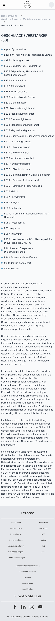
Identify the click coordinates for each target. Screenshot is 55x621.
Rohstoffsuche (9, 15)
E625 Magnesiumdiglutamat (19, 130)
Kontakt (43, 540)
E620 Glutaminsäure (15, 102)
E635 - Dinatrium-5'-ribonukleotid (23, 185)
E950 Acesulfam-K (14, 222)
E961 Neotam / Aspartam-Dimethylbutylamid (18, 250)
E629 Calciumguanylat (16, 152)
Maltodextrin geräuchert (17, 262)
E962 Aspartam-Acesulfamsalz (21, 257)
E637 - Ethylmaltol (14, 196)
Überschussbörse (16, 540)
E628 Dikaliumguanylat (17, 147)
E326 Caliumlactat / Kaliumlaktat (22, 65)
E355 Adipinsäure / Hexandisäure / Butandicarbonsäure (23, 73)
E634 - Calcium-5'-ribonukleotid (22, 180)
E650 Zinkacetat (13, 208)
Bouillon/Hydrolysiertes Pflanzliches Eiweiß (28, 54)
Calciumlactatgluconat (16, 60)
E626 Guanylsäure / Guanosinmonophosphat (29, 135)
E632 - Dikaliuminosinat (17, 169)
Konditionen (16, 522)
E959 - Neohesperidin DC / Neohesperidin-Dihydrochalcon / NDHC (28, 241)
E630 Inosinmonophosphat (19, 158)
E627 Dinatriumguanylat (17, 141)
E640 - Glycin (11, 202)
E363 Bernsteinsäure (15, 91)
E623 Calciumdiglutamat (18, 119)
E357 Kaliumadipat (14, 86)
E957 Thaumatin (13, 233)
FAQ (43, 546)
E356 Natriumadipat (15, 80)
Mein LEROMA (16, 528)
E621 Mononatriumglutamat (19, 108)
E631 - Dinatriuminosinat (17, 163)
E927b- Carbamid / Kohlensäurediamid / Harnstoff (26, 215)
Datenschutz (43, 528)
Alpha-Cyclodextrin (15, 49)
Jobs (43, 552)
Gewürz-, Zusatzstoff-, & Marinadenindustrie (25, 19)
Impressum (43, 522)
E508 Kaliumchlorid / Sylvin (19, 97)
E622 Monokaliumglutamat (19, 113)
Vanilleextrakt (11, 268)
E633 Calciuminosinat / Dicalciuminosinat (27, 174)
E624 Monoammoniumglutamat (21, 124)
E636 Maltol (11, 191)
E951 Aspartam (12, 228)
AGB (43, 534)
